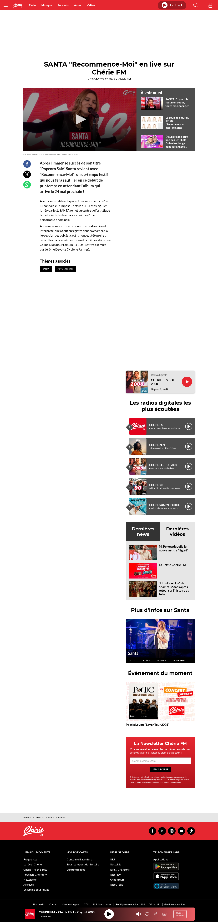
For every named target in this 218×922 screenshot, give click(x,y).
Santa (133, 653)
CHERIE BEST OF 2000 (163, 382)
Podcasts (63, 5)
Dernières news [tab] (143, 531)
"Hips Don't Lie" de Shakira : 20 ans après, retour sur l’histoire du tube (174, 588)
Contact (53, 904)
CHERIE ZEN (157, 444)
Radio (32, 5)
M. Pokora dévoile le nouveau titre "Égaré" (173, 548)
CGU (86, 904)
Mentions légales (71, 904)
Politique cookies (102, 904)
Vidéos (91, 5)
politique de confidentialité (170, 782)
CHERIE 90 (156, 484)
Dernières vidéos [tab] (177, 531)
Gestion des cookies (174, 904)
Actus (77, 5)
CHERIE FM (156, 424)
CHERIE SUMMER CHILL (164, 504)
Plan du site (39, 904)
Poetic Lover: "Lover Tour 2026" (147, 724)
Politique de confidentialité (130, 904)
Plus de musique (180, 913)
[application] (79, 119)
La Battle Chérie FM (172, 565)
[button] (79, 119)
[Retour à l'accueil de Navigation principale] (18, 5)
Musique (46, 5)
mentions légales (151, 782)
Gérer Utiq (154, 904)
